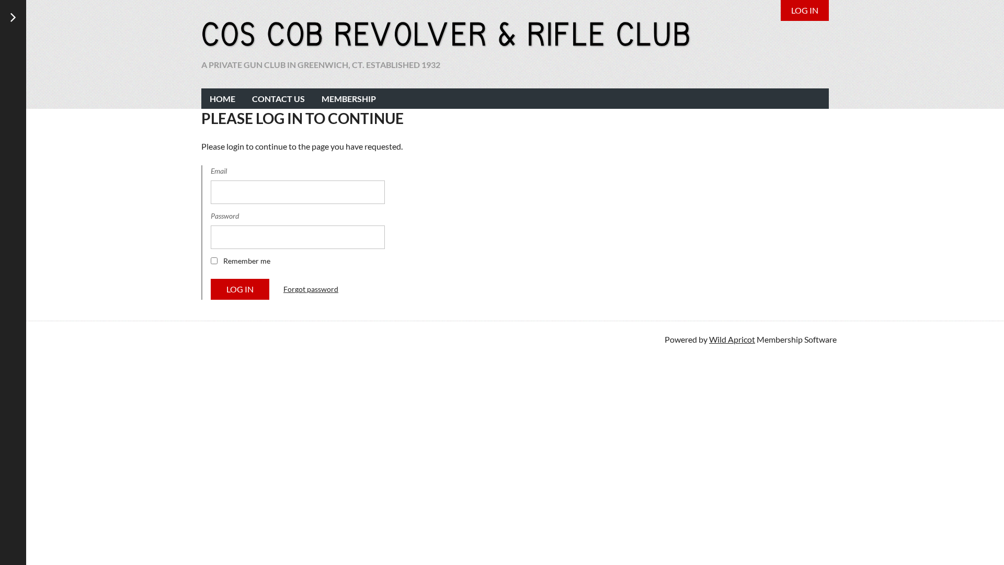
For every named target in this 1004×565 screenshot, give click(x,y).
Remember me (246, 260)
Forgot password (310, 289)
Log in (804, 10)
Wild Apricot (732, 339)
